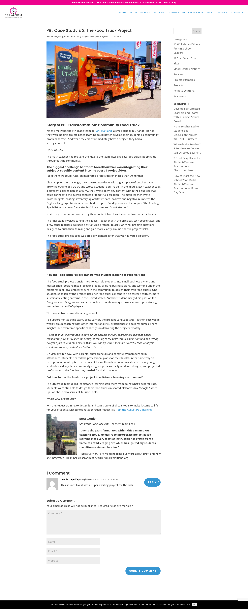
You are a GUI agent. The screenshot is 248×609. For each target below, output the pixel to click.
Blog (221, 12)
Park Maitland (103, 130)
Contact (237, 12)
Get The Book (191, 12)
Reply (152, 482)
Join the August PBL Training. (134, 409)
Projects (104, 36)
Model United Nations (187, 69)
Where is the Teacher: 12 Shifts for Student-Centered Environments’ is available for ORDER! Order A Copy (124, 3)
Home (122, 12)
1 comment (115, 36)
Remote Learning (184, 90)
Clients (174, 12)
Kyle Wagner (55, 36)
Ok (194, 604)
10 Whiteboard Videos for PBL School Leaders (187, 48)
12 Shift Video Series (186, 58)
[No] (244, 605)
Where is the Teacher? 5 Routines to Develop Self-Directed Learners (187, 148)
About (211, 12)
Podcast (160, 12)
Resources (180, 96)
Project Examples (90, 36)
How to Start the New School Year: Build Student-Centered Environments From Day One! (187, 184)
